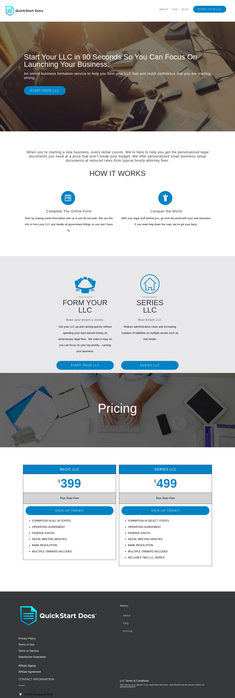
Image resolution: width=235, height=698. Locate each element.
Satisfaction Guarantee (32, 656)
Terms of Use (26, 644)
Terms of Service (28, 650)
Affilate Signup (27, 665)
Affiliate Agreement (29, 671)
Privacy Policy (27, 638)
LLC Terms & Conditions (134, 680)
